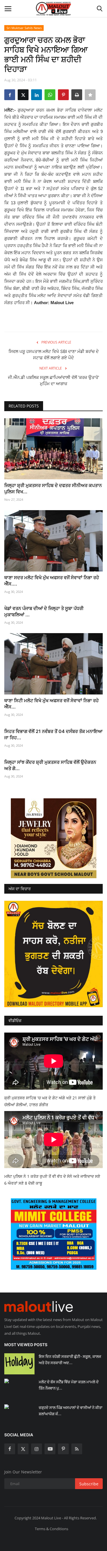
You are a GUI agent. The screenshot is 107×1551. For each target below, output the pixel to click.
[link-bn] (53, 838)
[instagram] (36, 1448)
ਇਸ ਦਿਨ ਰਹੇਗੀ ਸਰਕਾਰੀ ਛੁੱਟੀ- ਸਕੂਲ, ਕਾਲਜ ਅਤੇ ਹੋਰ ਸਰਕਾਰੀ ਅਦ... (70, 1359)
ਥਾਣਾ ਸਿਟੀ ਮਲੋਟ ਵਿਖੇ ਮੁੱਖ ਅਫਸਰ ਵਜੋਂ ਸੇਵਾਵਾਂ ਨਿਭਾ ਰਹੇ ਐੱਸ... (51, 704)
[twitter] (23, 1448)
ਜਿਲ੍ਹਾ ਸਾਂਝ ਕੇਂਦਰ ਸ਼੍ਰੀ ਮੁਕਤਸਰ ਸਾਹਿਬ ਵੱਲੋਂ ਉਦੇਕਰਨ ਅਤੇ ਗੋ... (50, 765)
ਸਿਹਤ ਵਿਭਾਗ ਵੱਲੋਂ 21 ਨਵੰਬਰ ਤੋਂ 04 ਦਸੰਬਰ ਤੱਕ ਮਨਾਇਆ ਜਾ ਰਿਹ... (53, 734)
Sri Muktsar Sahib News (24, 28)
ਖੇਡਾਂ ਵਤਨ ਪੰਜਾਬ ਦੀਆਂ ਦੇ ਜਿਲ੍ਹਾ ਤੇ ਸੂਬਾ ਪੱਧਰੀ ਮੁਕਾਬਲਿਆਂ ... (44, 611)
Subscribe (88, 1484)
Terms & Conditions (51, 1528)
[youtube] (50, 1448)
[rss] (76, 1448)
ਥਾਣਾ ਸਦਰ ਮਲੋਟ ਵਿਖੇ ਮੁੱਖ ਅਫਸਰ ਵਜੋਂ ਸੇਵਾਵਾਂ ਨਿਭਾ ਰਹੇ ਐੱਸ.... (51, 581)
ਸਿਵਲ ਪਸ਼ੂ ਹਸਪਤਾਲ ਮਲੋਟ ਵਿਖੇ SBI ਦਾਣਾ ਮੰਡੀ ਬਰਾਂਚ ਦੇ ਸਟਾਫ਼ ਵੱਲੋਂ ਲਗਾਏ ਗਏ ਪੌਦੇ (54, 354)
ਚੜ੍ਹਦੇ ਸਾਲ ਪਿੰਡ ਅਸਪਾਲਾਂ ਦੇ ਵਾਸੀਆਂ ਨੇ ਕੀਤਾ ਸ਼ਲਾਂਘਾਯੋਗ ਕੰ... (70, 1410)
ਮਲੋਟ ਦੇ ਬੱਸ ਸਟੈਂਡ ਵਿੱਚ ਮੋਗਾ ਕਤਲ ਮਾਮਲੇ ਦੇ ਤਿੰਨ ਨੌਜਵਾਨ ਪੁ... (69, 1385)
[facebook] (9, 1448)
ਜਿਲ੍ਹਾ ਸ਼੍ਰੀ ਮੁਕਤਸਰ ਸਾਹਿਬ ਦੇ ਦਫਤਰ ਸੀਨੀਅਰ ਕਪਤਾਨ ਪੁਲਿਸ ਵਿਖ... (53, 488)
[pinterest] (63, 1448)
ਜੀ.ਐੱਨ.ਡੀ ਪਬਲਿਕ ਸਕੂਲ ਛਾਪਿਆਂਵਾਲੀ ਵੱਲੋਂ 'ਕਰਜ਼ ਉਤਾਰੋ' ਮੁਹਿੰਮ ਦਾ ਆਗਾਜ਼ (53, 380)
